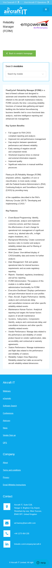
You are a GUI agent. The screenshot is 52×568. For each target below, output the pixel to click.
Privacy (6, 477)
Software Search (10, 406)
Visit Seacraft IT (10, 2)
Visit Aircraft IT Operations (35, 2)
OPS (5, 443)
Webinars (7, 391)
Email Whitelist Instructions (14, 485)
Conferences (8, 413)
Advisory (6, 420)
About (5, 463)
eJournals (7, 398)
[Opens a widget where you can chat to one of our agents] (41, 563)
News (5, 428)
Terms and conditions (12, 470)
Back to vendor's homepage (20, 53)
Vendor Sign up (9, 435)
